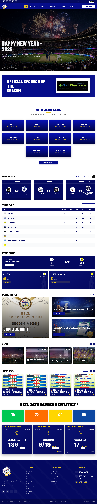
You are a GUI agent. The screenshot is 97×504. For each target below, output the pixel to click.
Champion (31, 476)
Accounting (54, 484)
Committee (54, 481)
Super (29, 474)
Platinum (30, 491)
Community (31, 484)
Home (25, 6)
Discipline (53, 479)
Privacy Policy (62, 501)
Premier (30, 471)
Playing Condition (53, 6)
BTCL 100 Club (41, 6)
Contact (63, 6)
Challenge (31, 486)
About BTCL (54, 471)
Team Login (88, 6)
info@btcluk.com (83, 472)
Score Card (8, 264)
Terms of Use (53, 501)
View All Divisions (47, 162)
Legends (30, 479)
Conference (31, 481)
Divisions (32, 6)
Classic (30, 489)
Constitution (54, 474)
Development (31, 494)
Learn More (9, 335)
